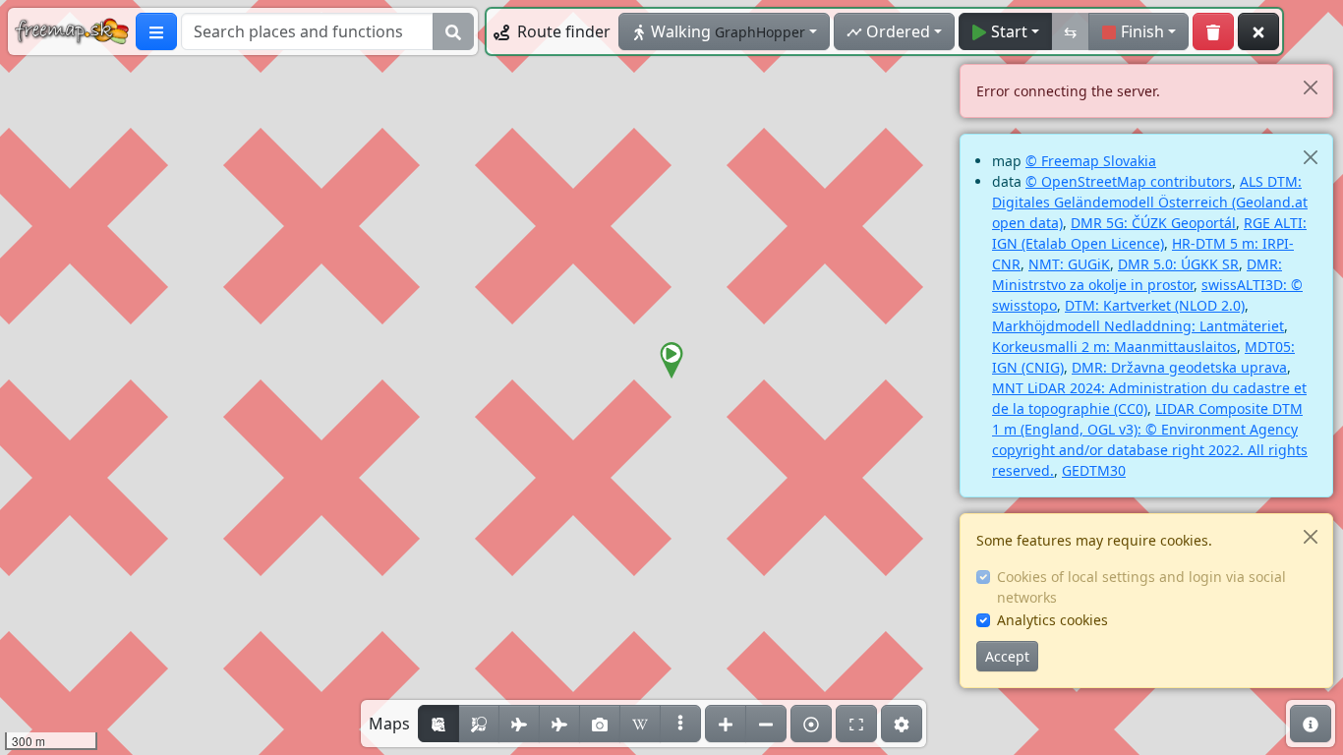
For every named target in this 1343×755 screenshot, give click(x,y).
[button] (671, 360)
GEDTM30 (1094, 470)
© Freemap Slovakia (1090, 160)
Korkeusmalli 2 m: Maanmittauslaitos (1114, 346)
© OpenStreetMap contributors (1128, 181)
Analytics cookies (1052, 619)
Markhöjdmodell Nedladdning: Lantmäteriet (1138, 326)
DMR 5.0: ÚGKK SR (1178, 264)
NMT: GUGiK (1069, 264)
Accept (1007, 656)
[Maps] (680, 723)
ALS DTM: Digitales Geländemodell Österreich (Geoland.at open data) (1150, 202)
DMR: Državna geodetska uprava (1179, 367)
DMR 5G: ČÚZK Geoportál (1153, 222)
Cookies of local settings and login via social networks (1141, 587)
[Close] (1310, 87)
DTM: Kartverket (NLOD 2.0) (1155, 305)
